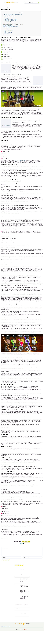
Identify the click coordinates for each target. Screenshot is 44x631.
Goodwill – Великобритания (9, 30)
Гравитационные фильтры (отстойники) (11, 19)
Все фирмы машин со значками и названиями (24, 586)
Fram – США (6, 31)
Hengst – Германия (7, 33)
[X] (23, 543)
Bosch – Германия (7, 27)
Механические (7, 18)
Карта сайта (5, 626)
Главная (2, 626)
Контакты (9, 626)
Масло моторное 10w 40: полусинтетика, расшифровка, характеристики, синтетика (24, 598)
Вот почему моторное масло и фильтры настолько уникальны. (13, 24)
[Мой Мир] (22, 543)
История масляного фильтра (7, 25)
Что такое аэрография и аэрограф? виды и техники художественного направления (24, 580)
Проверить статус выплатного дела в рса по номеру (24, 591)
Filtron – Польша (7, 29)
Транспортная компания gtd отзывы (24, 613)
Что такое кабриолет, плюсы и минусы (23, 568)
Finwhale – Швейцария (8, 32)
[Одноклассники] (21, 543)
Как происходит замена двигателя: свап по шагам (24, 618)
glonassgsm (8, 2)
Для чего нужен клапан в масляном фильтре (10, 23)
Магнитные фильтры (8, 21)
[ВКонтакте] (20, 543)
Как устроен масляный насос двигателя (38, 83)
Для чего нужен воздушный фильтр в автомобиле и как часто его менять (6, 126)
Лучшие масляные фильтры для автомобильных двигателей (12, 14)
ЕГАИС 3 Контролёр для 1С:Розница (8, 15)
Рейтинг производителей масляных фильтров (10, 26)
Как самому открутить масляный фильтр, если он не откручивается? (6, 71)
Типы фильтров (5, 17)
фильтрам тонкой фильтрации (20, 160)
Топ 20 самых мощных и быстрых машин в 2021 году (24, 574)
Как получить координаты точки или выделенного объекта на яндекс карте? (21, 604)
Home (2, 7)
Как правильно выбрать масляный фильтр (9, 16)
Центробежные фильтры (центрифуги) (11, 20)
